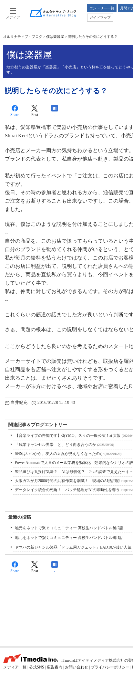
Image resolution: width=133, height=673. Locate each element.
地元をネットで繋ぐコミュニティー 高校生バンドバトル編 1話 (69, 537)
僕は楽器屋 (55, 36)
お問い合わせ (76, 667)
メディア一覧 (14, 667)
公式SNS (36, 667)
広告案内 (54, 667)
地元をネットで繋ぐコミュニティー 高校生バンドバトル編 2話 (69, 528)
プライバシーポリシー (110, 667)
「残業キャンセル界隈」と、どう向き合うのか (64, 444)
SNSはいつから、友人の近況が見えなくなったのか (68, 453)
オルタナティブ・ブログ (22, 36)
